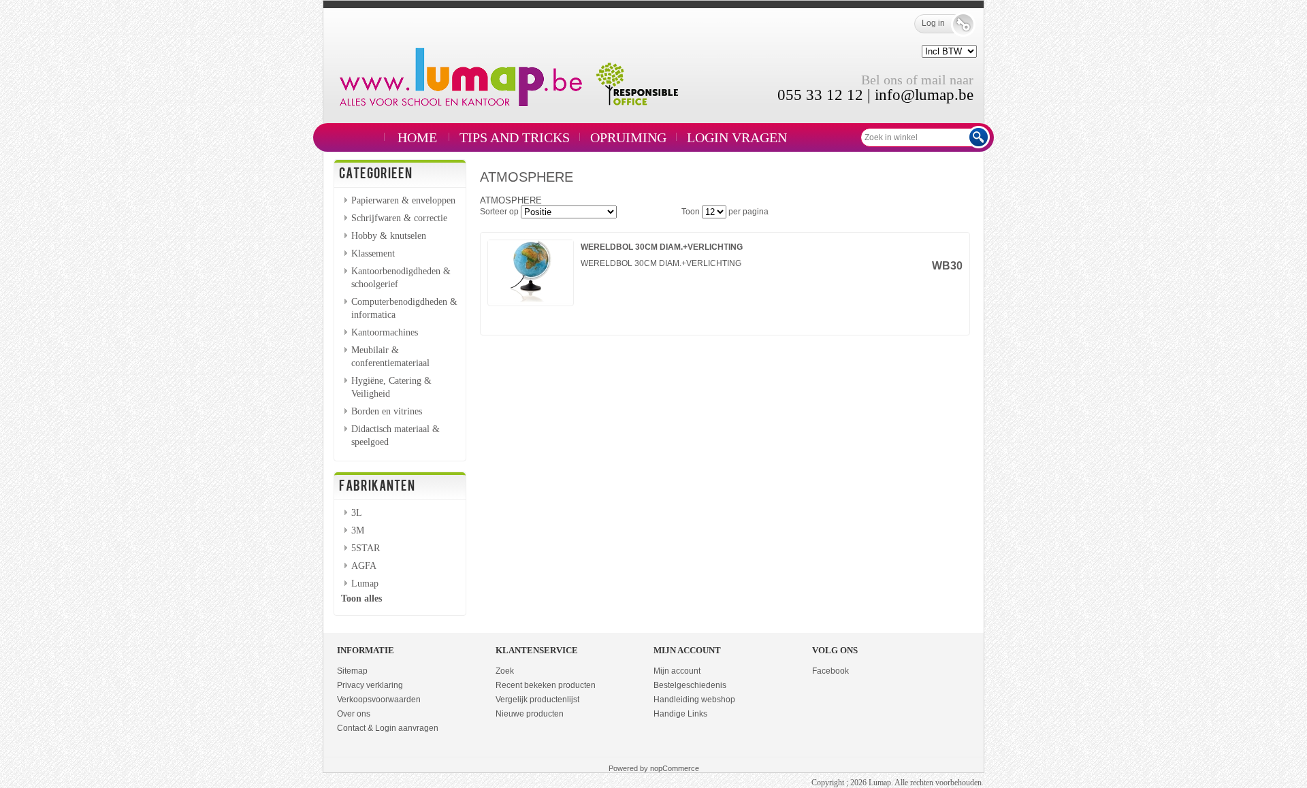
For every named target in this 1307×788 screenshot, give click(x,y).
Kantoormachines (384, 332)
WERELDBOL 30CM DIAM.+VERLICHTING (662, 247)
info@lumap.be (924, 94)
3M (357, 530)
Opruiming (628, 137)
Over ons (353, 714)
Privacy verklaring (370, 685)
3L (356, 512)
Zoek (505, 671)
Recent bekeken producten (546, 685)
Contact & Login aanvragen (387, 728)
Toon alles (361, 598)
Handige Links (680, 714)
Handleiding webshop (694, 699)
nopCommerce (674, 768)
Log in (933, 23)
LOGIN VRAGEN (737, 137)
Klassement (373, 253)
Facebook (830, 671)
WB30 (947, 266)
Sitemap (352, 671)
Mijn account (677, 671)
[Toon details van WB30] (530, 301)
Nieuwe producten (530, 714)
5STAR (365, 547)
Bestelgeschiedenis (690, 685)
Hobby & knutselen (388, 235)
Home (417, 137)
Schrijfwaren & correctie (399, 217)
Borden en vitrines (386, 411)
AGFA (363, 565)
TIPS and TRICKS (514, 137)
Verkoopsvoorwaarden (379, 699)
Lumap (364, 583)
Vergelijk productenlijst (537, 699)
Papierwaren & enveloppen (403, 200)
